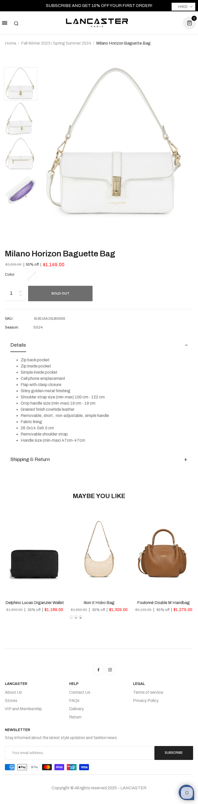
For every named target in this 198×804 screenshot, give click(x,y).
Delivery (76, 709)
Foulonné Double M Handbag (163, 602)
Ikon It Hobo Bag (99, 602)
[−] (20, 296)
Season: (12, 327)
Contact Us (79, 692)
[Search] (16, 23)
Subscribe (174, 753)
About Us (13, 692)
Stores (11, 700)
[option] (22, 84)
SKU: (9, 319)
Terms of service (148, 692)
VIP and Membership (23, 709)
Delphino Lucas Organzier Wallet (34, 602)
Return (75, 717)
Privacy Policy (146, 700)
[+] (20, 290)
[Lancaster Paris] (97, 23)
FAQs (74, 700)
